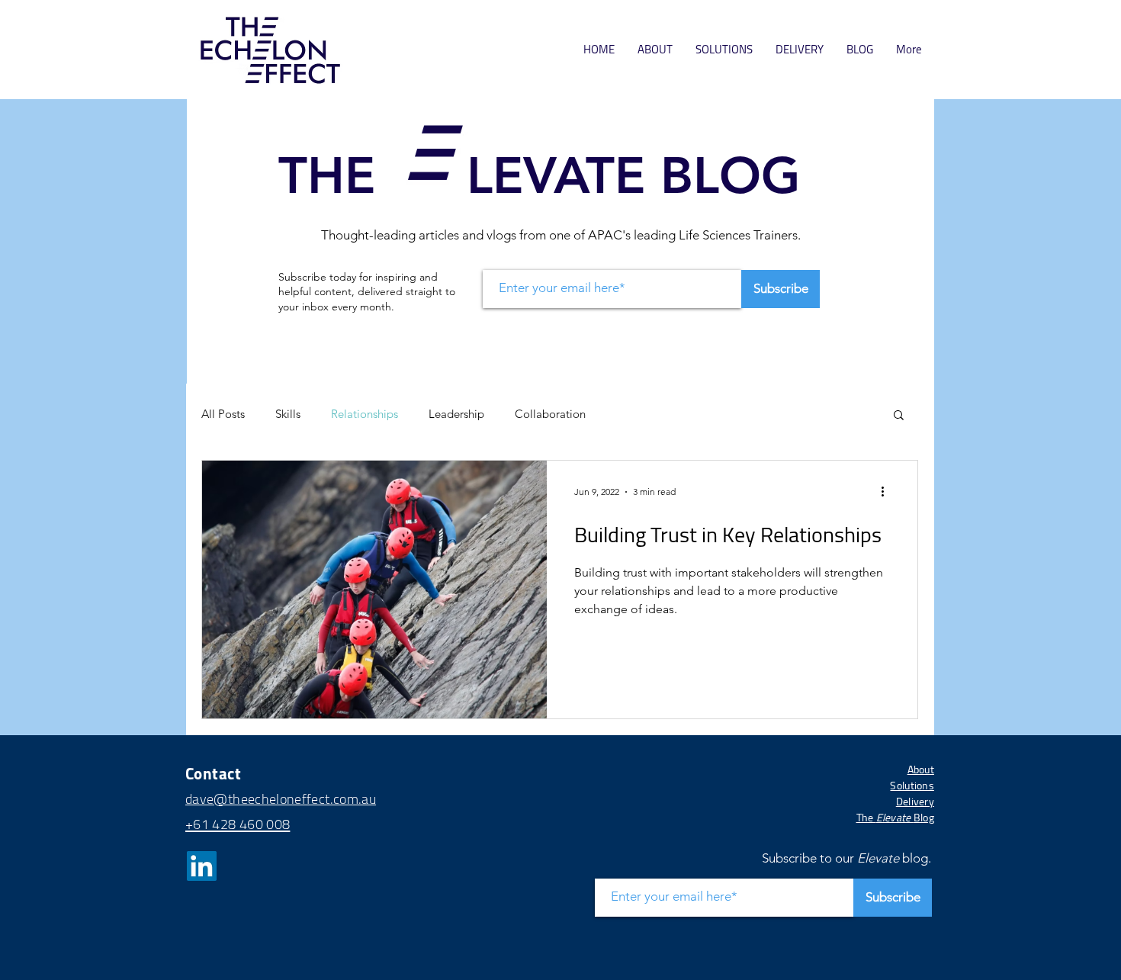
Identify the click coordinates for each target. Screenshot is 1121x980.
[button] (872, 325)
